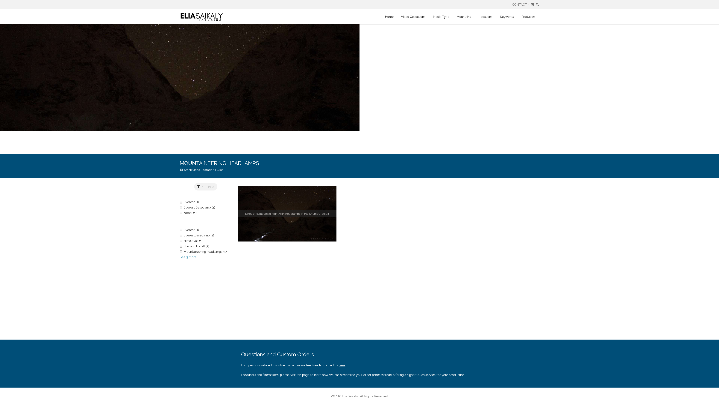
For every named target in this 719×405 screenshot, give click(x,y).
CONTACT (519, 4)
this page (303, 375)
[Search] (537, 4)
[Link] (202, 17)
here (342, 365)
